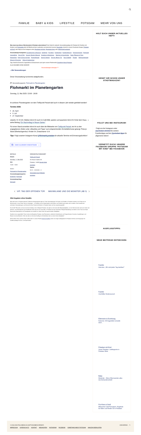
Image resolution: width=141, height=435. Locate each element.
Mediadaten (43, 427)
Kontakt (34, 427)
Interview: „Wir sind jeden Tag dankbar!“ (111, 267)
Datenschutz (24, 427)
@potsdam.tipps (50, 49)
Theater (75, 57)
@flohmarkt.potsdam (64, 49)
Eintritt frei (44, 52)
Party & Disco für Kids (24, 57)
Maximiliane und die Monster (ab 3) (68, 191)
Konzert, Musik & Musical (33, 55)
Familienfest (58, 52)
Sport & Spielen (45, 57)
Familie (101, 265)
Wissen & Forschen (15, 60)
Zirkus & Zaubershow (28, 60)
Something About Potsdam (64, 62)
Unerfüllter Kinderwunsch (106, 294)
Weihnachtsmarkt (83, 57)
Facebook (62, 427)
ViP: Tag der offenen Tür (30, 191)
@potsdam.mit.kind (39, 49)
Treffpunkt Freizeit (64, 126)
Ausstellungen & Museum (34, 52)
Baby (100, 376)
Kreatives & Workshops (47, 55)
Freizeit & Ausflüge (45, 218)
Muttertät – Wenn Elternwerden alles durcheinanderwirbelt (110, 379)
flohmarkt (12, 182)
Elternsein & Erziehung (106, 319)
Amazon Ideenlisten (95, 427)
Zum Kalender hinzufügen (26, 145)
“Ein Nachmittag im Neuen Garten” (32, 122)
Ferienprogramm (77, 52)
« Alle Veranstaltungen (18, 70)
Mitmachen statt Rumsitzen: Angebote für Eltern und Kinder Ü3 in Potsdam (110, 407)
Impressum (14, 427)
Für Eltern (51, 52)
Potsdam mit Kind (104, 347)
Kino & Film (21, 55)
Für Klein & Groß (104, 404)
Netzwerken (13, 57)
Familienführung (67, 52)
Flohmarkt (86, 52)
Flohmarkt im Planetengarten (18, 171)
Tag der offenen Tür (56, 57)
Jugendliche (13, 55)
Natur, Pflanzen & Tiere (76, 55)
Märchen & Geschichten (62, 55)
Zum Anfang (124, 425)
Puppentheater (35, 57)
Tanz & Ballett (67, 57)
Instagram (52, 427)
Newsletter (60, 47)
